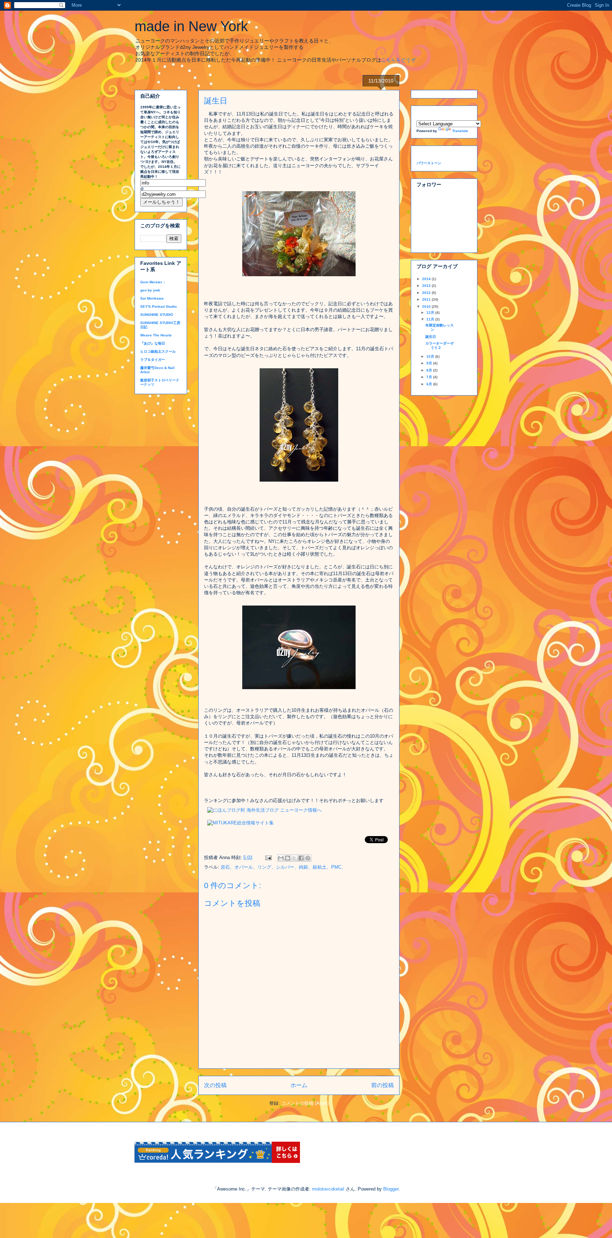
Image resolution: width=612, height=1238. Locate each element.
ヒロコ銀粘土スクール (158, 351)
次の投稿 (215, 1085)
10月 (430, 356)
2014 (427, 279)
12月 (430, 312)
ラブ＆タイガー (152, 360)
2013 (427, 286)
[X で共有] (294, 858)
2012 (427, 293)
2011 (427, 299)
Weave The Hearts (156, 335)
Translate (460, 131)
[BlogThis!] (287, 858)
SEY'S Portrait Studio (158, 306)
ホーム (298, 1085)
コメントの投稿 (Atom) (305, 1103)
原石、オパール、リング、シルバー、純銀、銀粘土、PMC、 (283, 867)
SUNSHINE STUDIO (156, 315)
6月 (429, 384)
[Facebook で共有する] (301, 858)
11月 (430, 319)
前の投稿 (382, 1085)
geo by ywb (150, 290)
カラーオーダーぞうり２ (439, 345)
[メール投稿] (268, 857)
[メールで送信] (280, 858)
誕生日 (430, 337)
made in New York (191, 26)
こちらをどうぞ (398, 60)
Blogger (390, 1189)
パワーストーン (428, 163)
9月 (429, 363)
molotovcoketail (328, 1189)
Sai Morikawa (152, 298)
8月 (429, 370)
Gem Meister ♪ (152, 282)
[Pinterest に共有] (307, 858)
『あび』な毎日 (152, 343)
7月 (429, 377)
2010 (427, 306)
